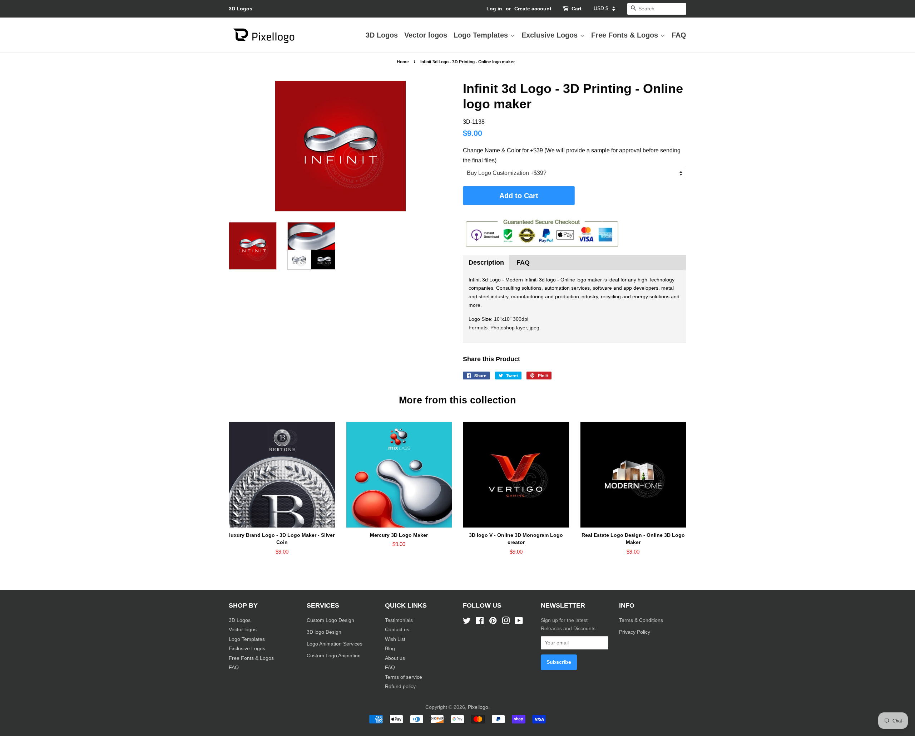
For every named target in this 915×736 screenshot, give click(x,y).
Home (403, 61)
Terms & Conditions (641, 620)
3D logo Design (324, 632)
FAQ (679, 35)
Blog (390, 648)
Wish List (395, 639)
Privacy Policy (635, 632)
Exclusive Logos (550, 35)
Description (486, 262)
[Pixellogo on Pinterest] (493, 622)
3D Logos (240, 8)
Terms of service (403, 677)
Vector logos (425, 35)
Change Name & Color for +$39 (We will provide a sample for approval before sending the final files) (572, 155)
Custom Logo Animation (334, 655)
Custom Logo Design (330, 620)
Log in (494, 8)
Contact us (397, 629)
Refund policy (400, 686)
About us (395, 658)
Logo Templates (482, 35)
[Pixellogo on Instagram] (506, 622)
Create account (533, 8)
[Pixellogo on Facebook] (480, 622)
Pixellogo (478, 707)
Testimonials (399, 620)
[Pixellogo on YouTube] (519, 622)
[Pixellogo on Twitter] (467, 622)
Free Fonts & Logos (625, 35)
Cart (577, 8)
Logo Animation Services (334, 644)
